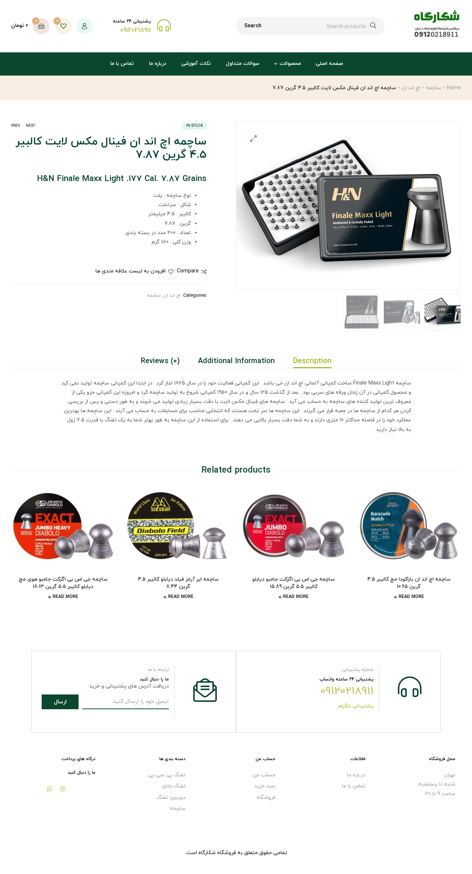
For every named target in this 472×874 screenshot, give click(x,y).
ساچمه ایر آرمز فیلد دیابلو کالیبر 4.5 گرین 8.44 (178, 583)
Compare (188, 271)
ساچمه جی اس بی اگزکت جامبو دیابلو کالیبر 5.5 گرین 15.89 (293, 583)
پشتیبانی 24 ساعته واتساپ (346, 679)
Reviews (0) (160, 361)
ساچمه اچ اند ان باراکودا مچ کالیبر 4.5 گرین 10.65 (409, 583)
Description (312, 361)
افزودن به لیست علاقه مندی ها (131, 271)
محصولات (290, 63)
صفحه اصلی (329, 63)
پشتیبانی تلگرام (356, 706)
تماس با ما (122, 63)
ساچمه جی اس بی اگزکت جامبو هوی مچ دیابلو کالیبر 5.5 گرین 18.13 (63, 583)
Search (252, 25)
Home (454, 87)
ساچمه (433, 87)
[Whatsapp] (49, 789)
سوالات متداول (242, 63)
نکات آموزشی (196, 63)
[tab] (308, 361)
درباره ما (157, 63)
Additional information (236, 361)
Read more (411, 597)
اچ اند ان (411, 87)
